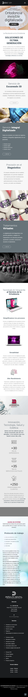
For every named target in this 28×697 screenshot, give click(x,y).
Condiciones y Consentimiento (9, 687)
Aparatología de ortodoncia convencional (15, 633)
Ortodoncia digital (9, 637)
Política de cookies (14, 688)
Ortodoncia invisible (10, 626)
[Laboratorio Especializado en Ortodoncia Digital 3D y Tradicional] (9, 3)
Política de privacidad (21, 687)
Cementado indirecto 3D (11, 645)
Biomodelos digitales (10, 643)
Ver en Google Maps (14, 616)
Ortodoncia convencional (11, 624)
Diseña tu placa (9, 628)
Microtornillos (9, 656)
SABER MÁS (14, 102)
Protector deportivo (10, 660)
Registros (8, 631)
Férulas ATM (8, 652)
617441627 (14, 611)
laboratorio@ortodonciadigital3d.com (11, 561)
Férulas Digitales (9, 654)
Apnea (7, 658)
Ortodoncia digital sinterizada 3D (13, 647)
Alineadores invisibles (10, 639)
